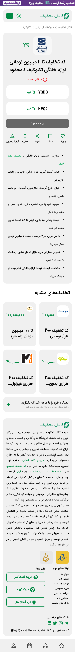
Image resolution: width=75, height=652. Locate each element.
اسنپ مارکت (54, 471)
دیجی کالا (38, 460)
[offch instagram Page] (60, 623)
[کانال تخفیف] (54, 16)
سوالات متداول (61, 593)
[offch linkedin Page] (49, 623)
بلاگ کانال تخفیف (60, 603)
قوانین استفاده (61, 584)
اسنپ (25, 460)
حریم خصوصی (62, 589)
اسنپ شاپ (39, 471)
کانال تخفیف (44, 630)
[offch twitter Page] (55, 623)
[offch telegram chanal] (66, 623)
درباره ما (65, 574)
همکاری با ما (63, 598)
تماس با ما (64, 579)
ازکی (18, 471)
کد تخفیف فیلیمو (16, 466)
